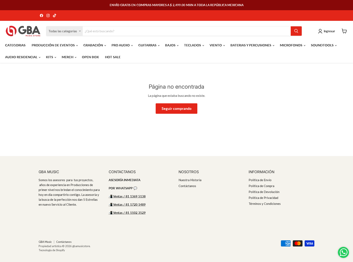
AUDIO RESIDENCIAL (21, 57)
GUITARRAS (147, 45)
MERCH (68, 57)
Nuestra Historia (190, 180)
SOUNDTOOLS (322, 45)
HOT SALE (113, 57)
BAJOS (170, 45)
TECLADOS (193, 45)
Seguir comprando (176, 108)
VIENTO (216, 45)
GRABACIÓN (93, 45)
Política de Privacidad (263, 198)
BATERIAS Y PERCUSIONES (251, 45)
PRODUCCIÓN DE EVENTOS (54, 45)
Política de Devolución (264, 192)
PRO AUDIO (121, 45)
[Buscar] (296, 31)
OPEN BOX (90, 57)
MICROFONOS (291, 45)
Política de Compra (261, 186)
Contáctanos (187, 186)
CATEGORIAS (15, 45)
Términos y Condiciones (265, 203)
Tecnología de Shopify (52, 250)
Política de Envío (260, 180)
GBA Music (45, 241)
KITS (50, 57)
